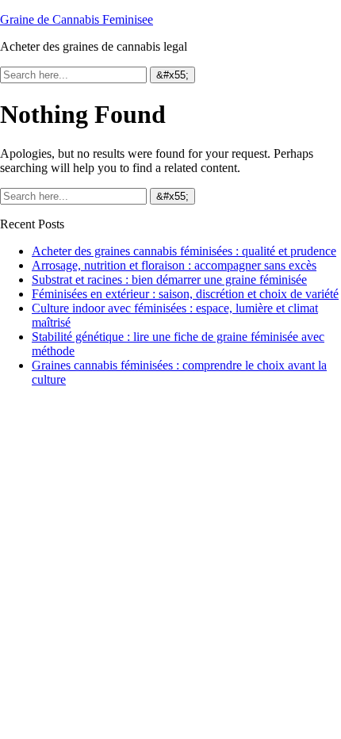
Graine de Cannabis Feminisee (76, 19)
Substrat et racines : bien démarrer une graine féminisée (169, 279)
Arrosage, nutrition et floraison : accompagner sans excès (174, 265)
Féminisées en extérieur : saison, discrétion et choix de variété (185, 294)
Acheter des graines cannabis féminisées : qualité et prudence (184, 251)
